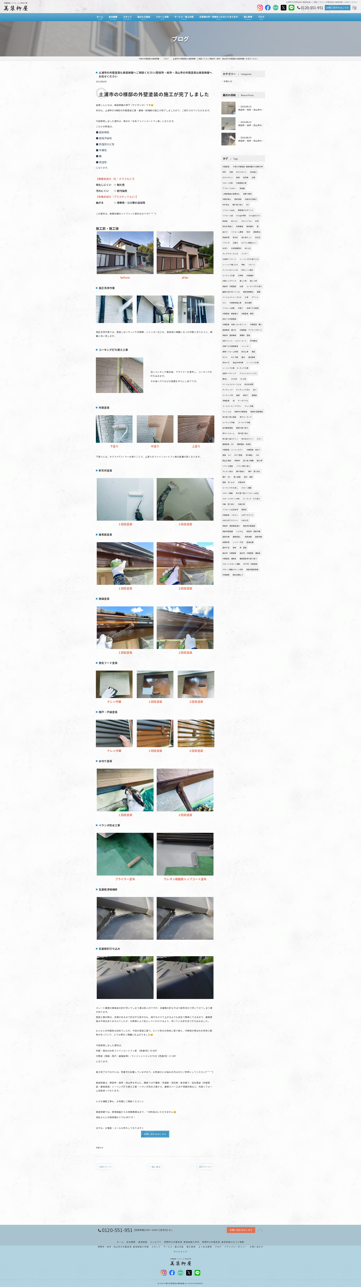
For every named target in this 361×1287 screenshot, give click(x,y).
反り (255, 389)
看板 (253, 351)
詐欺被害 (248, 536)
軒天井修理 (249, 384)
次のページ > (205, 1166)
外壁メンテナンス (229, 281)
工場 (246, 297)
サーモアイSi (243, 400)
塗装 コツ (227, 455)
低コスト (234, 221)
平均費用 (253, 341)
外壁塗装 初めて (253, 449)
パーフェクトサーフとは (232, 384)
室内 (243, 357)
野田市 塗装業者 (229, 335)
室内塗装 (251, 357)
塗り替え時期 (248, 460)
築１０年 (243, 281)
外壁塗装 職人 (256, 324)
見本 (248, 232)
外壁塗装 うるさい (230, 515)
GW (257, 455)
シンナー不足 (238, 542)
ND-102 (248, 248)
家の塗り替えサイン (230, 439)
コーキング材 (228, 395)
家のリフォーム (229, 433)
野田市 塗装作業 (253, 531)
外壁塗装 (226, 166)
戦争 (234, 547)
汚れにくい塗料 (247, 270)
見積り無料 (247, 194)
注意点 (235, 242)
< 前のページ (104, 1166)
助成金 (225, 221)
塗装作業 (226, 536)
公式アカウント (247, 515)
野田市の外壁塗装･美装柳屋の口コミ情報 (223, 1241)
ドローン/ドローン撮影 (231, 564)
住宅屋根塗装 (228, 428)
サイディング (228, 389)
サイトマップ (180, 1251)
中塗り (240, 308)
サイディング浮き (243, 389)
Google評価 (241, 215)
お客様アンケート (229, 259)
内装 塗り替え (229, 504)
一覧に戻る (155, 1166)
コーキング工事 (229, 275)
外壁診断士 (227, 199)
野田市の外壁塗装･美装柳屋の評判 (181, 1241)
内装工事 (241, 504)
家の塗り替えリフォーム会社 (247, 493)
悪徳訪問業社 (248, 292)
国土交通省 (227, 460)
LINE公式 (244, 520)
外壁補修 (249, 275)
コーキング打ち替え (254, 286)
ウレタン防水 (228, 471)
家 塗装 (243, 547)
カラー (259, 439)
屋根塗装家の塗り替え (248, 558)
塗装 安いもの (229, 482)
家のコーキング (246, 417)
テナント (255, 297)
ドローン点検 (228, 183)
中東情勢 (226, 575)
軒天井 (235, 237)
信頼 (231, 172)
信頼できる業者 (252, 308)
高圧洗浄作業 (238, 362)
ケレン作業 (249, 406)
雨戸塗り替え (243, 433)
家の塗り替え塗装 (229, 417)
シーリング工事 (252, 362)
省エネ (225, 232)
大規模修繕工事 (235, 302)
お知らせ (99, 1147)
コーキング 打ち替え (251, 498)
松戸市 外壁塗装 (250, 564)
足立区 (257, 237)
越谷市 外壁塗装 (229, 553)
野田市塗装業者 (252, 569)
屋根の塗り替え (242, 428)
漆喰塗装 (226, 400)
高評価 (245, 177)
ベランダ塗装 (228, 466)
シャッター (245, 346)
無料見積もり (238, 575)
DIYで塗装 (238, 455)
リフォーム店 (228, 215)
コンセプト (155, 1241)
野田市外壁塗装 (249, 526)
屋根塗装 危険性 (244, 444)
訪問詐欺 (226, 542)
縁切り (245, 395)
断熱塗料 (249, 226)
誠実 (238, 177)
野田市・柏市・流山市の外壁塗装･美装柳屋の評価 (123, 1246)
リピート (251, 264)
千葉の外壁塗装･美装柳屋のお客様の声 (248, 166)
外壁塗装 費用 (247, 313)
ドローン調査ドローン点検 (233, 569)
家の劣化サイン (247, 439)
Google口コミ (254, 215)
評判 (224, 172)
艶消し (225, 379)
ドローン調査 (228, 493)
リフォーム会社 (229, 210)
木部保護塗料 (236, 248)
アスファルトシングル (248, 373)
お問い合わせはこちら (337, 7)
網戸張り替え (238, 204)
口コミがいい (228, 177)
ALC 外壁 (234, 357)
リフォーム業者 (237, 232)
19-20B (243, 379)
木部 (256, 221)
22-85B (234, 379)
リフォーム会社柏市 (230, 509)
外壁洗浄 (241, 482)
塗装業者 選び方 (229, 330)
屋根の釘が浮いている (231, 292)
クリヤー (244, 253)
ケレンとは (227, 411)
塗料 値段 (248, 477)
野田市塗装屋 (228, 531)
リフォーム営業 (229, 308)
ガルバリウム (246, 221)
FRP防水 (226, 204)
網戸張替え (240, 471)
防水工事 (244, 351)
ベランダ (226, 242)
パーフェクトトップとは (232, 297)
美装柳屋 (142, 1241)
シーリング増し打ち (230, 264)
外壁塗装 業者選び (230, 313)
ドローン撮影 (246, 488)
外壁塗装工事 (241, 183)
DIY (247, 204)
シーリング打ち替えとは (249, 259)
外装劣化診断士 (251, 199)
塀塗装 (254, 395)
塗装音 (244, 509)
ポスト (225, 357)
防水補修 (248, 302)
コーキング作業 (229, 422)
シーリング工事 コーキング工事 (235, 368)
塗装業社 (256, 232)
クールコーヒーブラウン (232, 406)
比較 (241, 286)
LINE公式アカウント (230, 520)
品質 (253, 177)
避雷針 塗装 (245, 335)
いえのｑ (239, 531)
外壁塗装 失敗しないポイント (235, 324)
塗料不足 (226, 547)
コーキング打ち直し (230, 488)
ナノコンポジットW (230, 270)
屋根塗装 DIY (228, 444)
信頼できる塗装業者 (230, 346)
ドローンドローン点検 (231, 498)
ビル (224, 302)
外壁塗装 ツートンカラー (233, 449)
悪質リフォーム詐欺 (230, 351)
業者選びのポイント (246, 210)
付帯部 (240, 275)
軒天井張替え (228, 226)
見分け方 (226, 362)
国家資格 (238, 199)
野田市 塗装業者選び (231, 526)
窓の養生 (249, 455)
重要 (258, 292)
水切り (225, 248)
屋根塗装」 (237, 536)
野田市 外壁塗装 (229, 286)
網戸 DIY (226, 477)
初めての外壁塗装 (229, 319)
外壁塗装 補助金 (229, 558)
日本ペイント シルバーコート (235, 341)
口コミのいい (241, 172)
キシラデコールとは (230, 253)
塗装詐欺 (258, 536)
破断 (238, 395)
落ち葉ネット (246, 237)
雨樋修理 (226, 237)
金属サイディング (229, 373)
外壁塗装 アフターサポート (251, 330)
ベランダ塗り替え (243, 466)
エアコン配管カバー (249, 242)
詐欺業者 (239, 226)
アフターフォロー (229, 188)
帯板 (243, 264)
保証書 (242, 188)
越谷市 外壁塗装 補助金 (250, 553)
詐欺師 (237, 460)
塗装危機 (249, 542)
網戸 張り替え (254, 471)
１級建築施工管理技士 (231, 194)
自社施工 (253, 172)
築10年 (259, 460)
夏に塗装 (237, 477)
